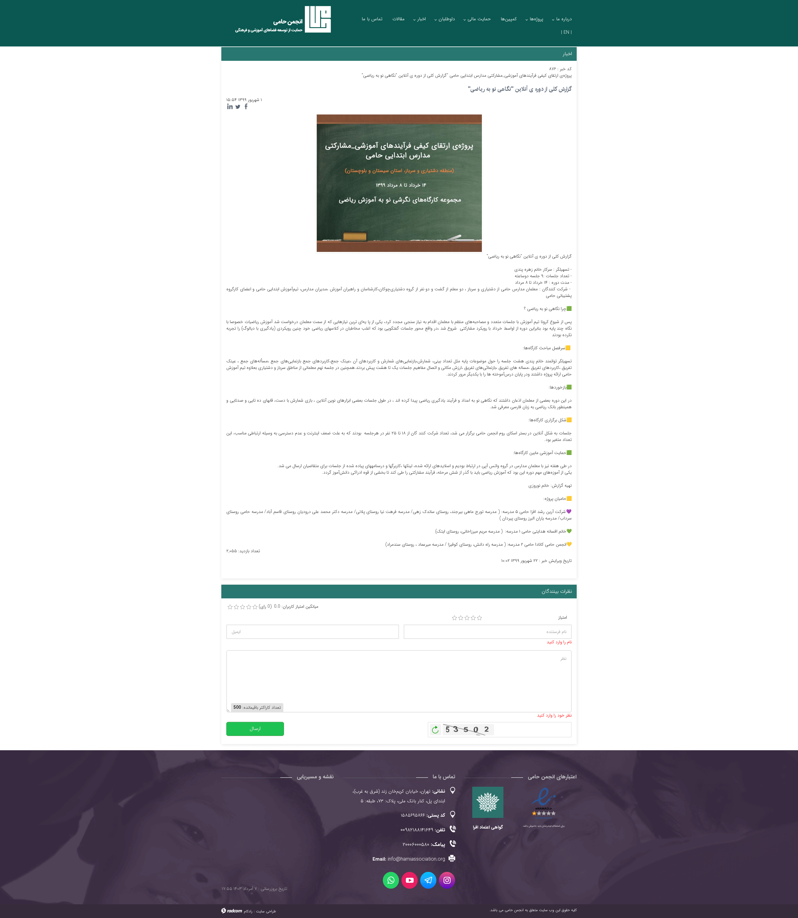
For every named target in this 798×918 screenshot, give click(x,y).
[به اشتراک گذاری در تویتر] (238, 106)
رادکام (248, 911)
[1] (454, 618)
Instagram (447, 880)
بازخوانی (435, 728)
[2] (461, 618)
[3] (467, 618)
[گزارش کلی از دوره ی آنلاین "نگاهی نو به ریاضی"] (399, 182)
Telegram (428, 880)
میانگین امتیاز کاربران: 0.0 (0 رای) (288, 606)
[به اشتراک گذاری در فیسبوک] (246, 106)
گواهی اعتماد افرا (488, 827)
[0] (230, 607)
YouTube (409, 880)
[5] (479, 618)
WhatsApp (391, 880)
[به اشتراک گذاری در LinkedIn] (230, 106)
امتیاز (562, 617)
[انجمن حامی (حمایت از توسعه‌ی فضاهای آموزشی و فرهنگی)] (277, 24)
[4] (473, 618)
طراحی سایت (266, 911)
